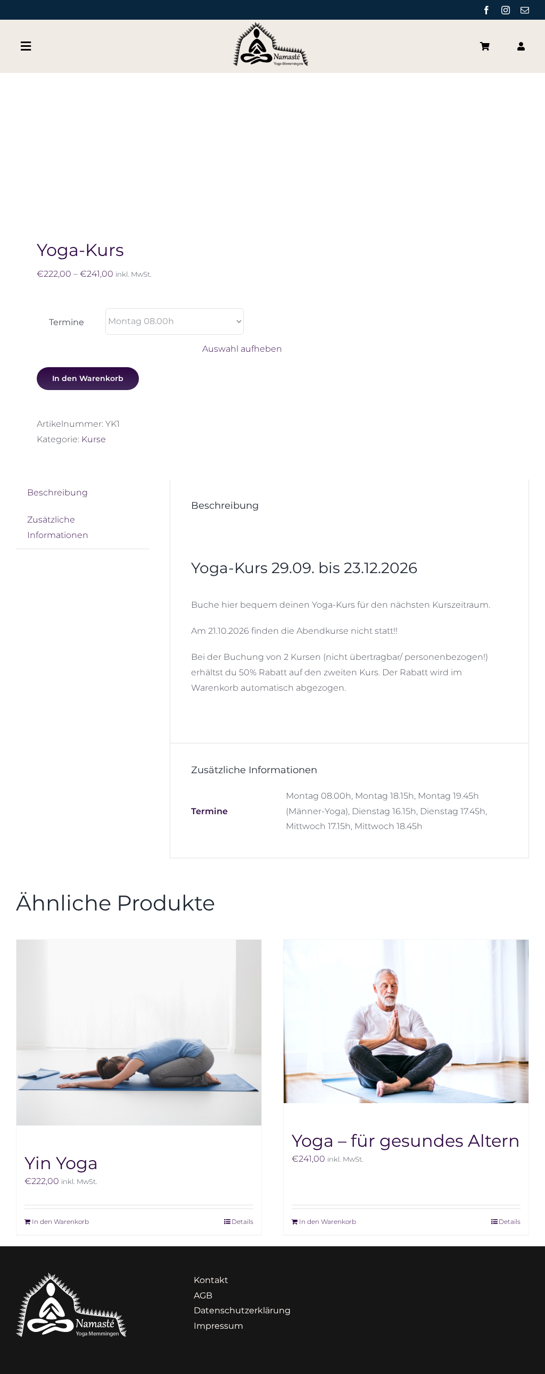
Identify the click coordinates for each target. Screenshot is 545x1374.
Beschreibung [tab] (57, 492)
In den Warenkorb (87, 378)
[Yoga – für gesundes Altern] (406, 1021)
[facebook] (486, 10)
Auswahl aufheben (242, 349)
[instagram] (505, 10)
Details (242, 1222)
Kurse (93, 439)
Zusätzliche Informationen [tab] (57, 527)
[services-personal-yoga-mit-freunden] (139, 142)
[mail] (525, 10)
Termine (66, 322)
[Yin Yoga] (138, 1032)
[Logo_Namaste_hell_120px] (71, 1277)
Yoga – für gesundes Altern (406, 1140)
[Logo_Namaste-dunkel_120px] (272, 26)
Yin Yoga (61, 1163)
